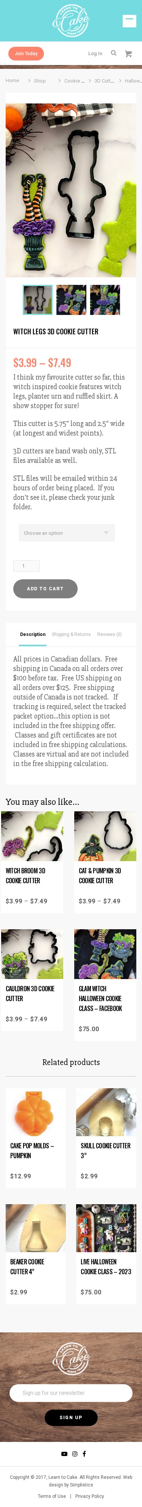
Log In (95, 53)
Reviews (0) (109, 634)
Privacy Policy (89, 1496)
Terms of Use (52, 1496)
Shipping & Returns (71, 634)
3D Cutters (106, 81)
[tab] (33, 634)
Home (12, 80)
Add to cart (45, 588)
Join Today (26, 53)
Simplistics (81, 1485)
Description (32, 634)
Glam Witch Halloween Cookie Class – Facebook (100, 998)
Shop (40, 81)
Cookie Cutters (80, 81)
